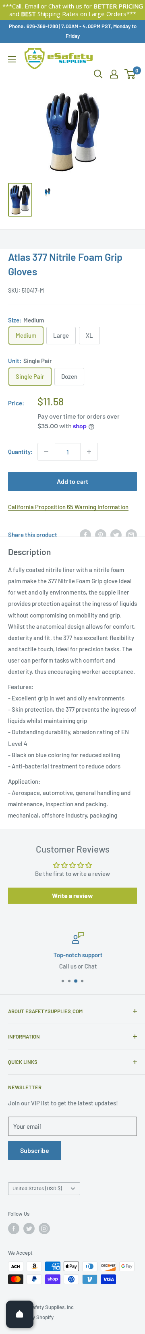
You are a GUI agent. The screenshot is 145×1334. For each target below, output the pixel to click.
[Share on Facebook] (85, 535)
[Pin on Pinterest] (100, 535)
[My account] (114, 74)
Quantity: (20, 451)
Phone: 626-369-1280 (33, 26)
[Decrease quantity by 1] (46, 451)
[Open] (19, 1314)
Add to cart (72, 481)
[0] (130, 74)
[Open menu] (12, 59)
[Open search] (98, 74)
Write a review (72, 895)
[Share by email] (131, 535)
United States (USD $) (37, 1188)
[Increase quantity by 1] (89, 451)
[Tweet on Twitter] (116, 535)
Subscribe (34, 1150)
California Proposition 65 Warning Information (68, 506)
